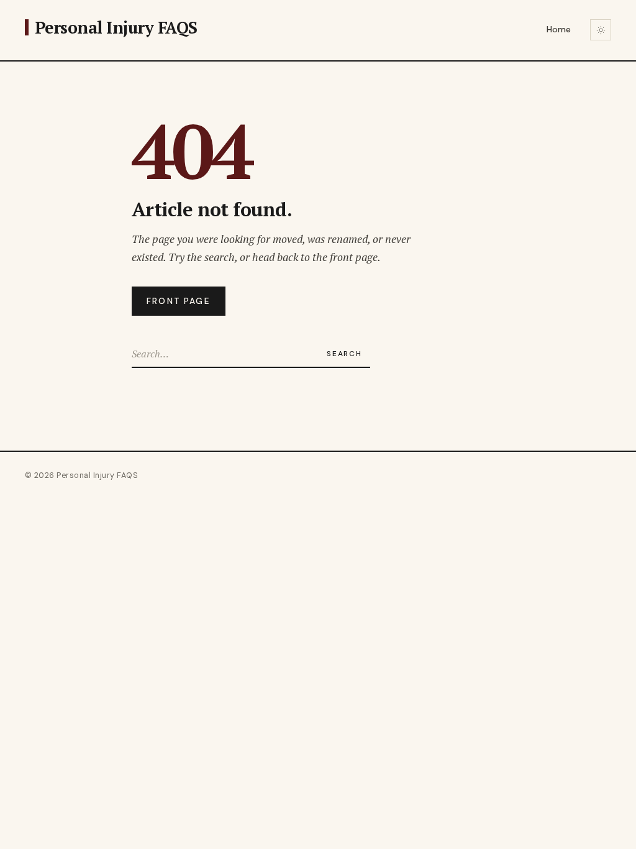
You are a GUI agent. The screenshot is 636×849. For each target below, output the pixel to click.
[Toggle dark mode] (600, 29)
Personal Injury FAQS (116, 27)
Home (559, 29)
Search (344, 354)
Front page (179, 301)
